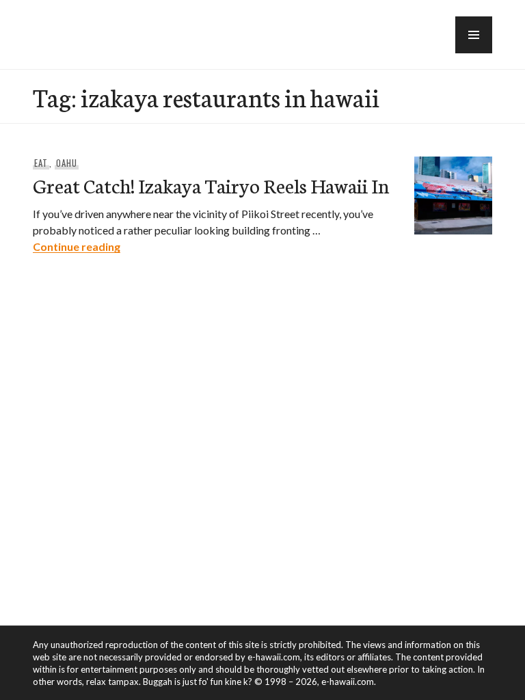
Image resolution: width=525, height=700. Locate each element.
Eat (41, 163)
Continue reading (76, 246)
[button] (473, 34)
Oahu (66, 163)
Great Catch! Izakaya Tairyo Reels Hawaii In (211, 185)
